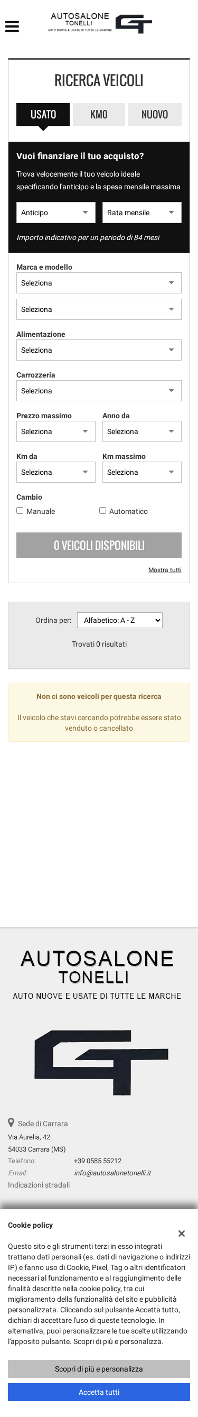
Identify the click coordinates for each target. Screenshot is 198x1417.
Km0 (99, 114)
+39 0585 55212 (97, 1161)
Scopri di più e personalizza (99, 1369)
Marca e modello (44, 267)
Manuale (40, 511)
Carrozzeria (35, 375)
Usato (43, 114)
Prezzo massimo (44, 415)
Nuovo (155, 114)
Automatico (128, 511)
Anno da (116, 415)
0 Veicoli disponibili (99, 545)
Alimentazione (40, 334)
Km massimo (124, 456)
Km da (26, 456)
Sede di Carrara (43, 1123)
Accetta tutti (99, 1392)
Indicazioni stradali (39, 1185)
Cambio (29, 497)
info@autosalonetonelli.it (112, 1173)
